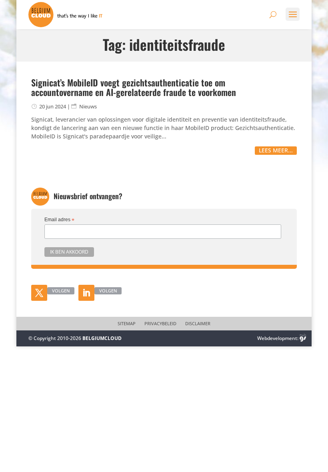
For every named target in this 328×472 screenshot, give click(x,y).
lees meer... (276, 150)
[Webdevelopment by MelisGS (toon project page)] (303, 338)
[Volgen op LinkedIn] (86, 293)
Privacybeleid (160, 323)
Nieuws (88, 106)
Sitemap (127, 323)
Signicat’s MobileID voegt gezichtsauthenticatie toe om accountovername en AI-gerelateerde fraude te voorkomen (133, 87)
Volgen (61, 291)
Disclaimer (197, 323)
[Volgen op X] (39, 293)
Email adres (59, 220)
